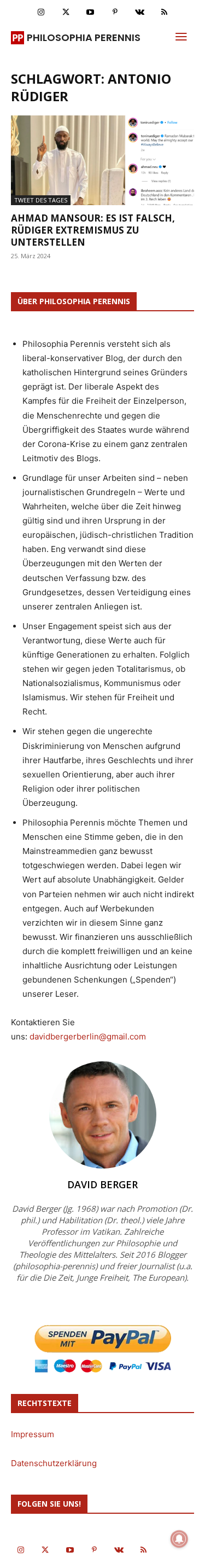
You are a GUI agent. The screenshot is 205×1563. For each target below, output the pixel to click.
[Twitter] (65, 12)
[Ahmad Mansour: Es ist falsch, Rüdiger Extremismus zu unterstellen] (102, 160)
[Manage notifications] (179, 1539)
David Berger (102, 1184)
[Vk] (139, 12)
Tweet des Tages (40, 200)
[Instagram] (41, 12)
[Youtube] (90, 12)
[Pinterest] (115, 12)
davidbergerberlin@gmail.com (88, 1036)
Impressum (32, 1434)
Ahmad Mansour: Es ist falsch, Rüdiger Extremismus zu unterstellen (93, 230)
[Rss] (164, 12)
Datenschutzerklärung (54, 1463)
